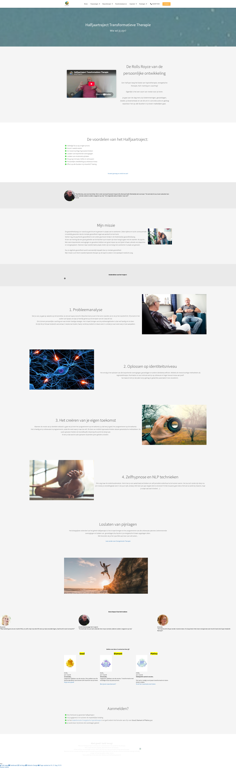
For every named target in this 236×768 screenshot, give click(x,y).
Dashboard (14, 765)
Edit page (4, 765)
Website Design (32, 765)
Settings (22, 765)
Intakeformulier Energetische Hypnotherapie (86, 720)
